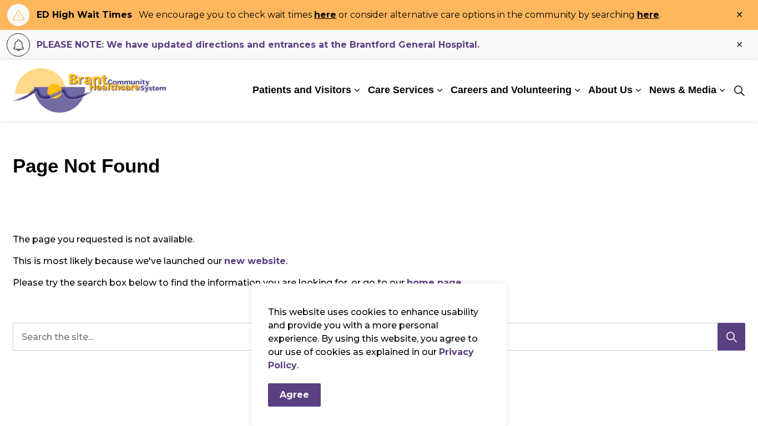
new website (255, 261)
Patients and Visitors (301, 89)
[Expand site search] (739, 90)
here (325, 14)
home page (434, 282)
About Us (610, 89)
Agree (294, 394)
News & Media (682, 89)
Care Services (401, 89)
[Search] (731, 337)
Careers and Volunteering (511, 89)
